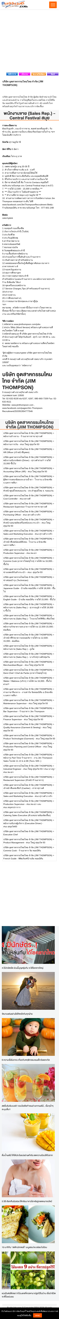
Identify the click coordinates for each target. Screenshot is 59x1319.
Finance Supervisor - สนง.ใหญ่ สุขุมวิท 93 (23, 719)
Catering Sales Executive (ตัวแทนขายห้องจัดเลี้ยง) (27, 815)
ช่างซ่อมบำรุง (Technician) (15, 580)
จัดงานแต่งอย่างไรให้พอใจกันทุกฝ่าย (17, 1013)
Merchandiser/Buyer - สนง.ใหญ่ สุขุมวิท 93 (23, 665)
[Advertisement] (29, 41)
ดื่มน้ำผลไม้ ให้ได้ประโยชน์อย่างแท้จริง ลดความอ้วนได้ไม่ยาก (27, 1155)
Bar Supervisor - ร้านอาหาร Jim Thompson (23, 711)
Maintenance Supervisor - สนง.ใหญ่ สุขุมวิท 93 (25, 703)
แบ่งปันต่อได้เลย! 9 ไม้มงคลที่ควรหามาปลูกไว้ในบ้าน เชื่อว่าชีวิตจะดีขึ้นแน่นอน (29, 1295)
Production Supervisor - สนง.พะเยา (20, 553)
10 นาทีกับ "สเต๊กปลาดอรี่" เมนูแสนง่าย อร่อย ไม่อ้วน (24, 1247)
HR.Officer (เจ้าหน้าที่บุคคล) (16, 452)
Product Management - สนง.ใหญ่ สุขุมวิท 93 (24, 842)
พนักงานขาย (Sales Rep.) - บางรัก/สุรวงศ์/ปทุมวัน (26, 657)
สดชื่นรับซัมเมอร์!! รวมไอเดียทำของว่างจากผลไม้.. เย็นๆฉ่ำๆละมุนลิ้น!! (27, 1107)
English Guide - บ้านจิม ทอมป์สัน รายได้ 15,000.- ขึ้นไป (29, 599)
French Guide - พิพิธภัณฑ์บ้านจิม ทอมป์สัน (23, 858)
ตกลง (37, 1315)
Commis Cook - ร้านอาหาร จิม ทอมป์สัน (22, 850)
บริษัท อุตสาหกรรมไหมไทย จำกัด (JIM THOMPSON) (29, 424)
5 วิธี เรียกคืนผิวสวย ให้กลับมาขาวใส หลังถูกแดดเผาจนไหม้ (27, 1201)
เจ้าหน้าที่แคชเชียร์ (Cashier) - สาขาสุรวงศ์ (23, 788)
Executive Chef (10, 834)
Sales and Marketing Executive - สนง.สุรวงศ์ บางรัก (27, 534)
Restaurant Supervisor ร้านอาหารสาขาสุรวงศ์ (25, 506)
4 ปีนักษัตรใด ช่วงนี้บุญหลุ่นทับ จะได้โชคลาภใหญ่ (22, 968)
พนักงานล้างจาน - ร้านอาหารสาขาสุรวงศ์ (22, 436)
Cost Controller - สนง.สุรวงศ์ (16, 498)
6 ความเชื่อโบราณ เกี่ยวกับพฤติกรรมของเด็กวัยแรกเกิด (26, 1060)
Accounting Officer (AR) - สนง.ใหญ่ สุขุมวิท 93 (25, 471)
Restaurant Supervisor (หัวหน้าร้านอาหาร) (23, 780)
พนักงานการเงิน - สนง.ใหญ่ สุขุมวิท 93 (21, 444)
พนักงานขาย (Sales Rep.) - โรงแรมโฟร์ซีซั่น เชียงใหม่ (28, 618)
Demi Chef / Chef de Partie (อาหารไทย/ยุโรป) (25, 673)
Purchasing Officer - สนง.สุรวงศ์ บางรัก (21, 514)
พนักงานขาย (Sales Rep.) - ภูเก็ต (18, 649)
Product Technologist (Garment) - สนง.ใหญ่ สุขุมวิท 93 (29, 738)
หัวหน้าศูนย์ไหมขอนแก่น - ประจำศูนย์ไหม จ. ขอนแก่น (28, 490)
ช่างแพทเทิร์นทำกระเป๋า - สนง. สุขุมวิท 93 (23, 572)
